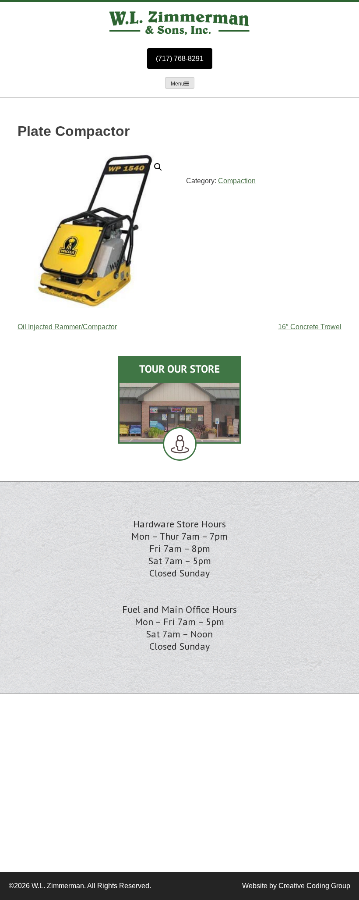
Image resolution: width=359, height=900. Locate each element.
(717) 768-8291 (180, 58)
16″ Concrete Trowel (309, 327)
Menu (177, 84)
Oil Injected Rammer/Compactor (67, 327)
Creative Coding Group (314, 885)
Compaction (237, 181)
